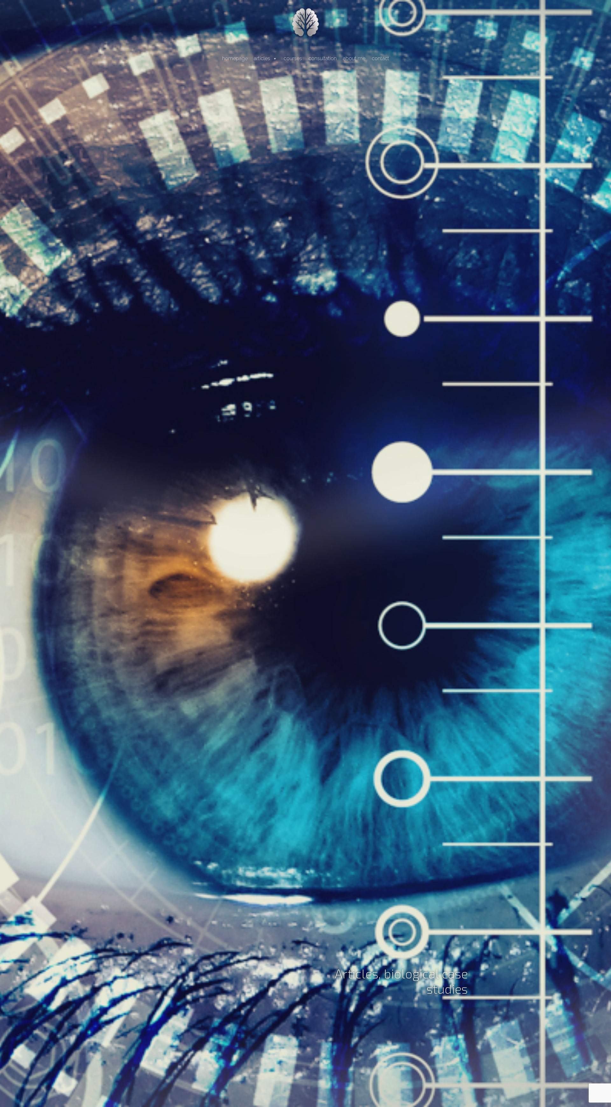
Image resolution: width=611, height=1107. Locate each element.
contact (380, 58)
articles (262, 58)
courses (293, 58)
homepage (235, 58)
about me (354, 58)
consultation (322, 58)
